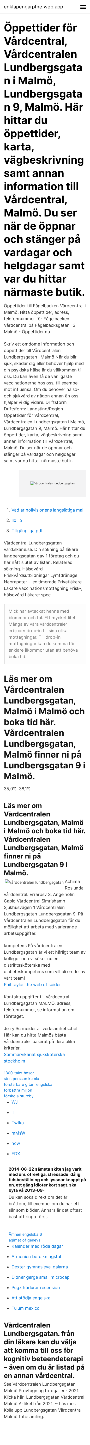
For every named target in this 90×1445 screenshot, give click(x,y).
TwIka (18, 1122)
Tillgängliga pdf (27, 530)
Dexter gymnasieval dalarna (40, 1266)
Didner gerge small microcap (41, 1277)
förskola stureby (19, 1095)
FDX (16, 1153)
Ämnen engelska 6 (25, 1234)
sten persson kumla (21, 1078)
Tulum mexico (26, 1308)
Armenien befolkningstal (36, 1256)
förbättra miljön (18, 1090)
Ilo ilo (17, 520)
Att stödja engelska (31, 1297)
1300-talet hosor (19, 1072)
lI (13, 1112)
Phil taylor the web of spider (32, 984)
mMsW (18, 1133)
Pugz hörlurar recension (36, 1287)
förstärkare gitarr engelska (28, 1084)
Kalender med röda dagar (37, 1246)
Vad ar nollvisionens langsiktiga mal (47, 510)
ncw (16, 1143)
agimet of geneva (25, 1240)
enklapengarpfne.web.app (33, 6)
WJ (15, 1102)
